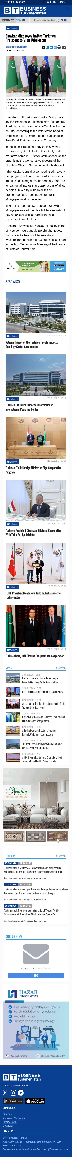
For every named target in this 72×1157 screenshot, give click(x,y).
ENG (46, 2)
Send (36, 975)
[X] (43, 47)
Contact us (8, 1126)
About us (7, 1114)
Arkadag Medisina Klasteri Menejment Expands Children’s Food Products (39, 732)
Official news (12, 28)
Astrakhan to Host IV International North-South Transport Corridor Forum (43, 705)
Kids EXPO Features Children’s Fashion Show (42, 692)
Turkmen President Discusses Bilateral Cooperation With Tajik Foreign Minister (33, 532)
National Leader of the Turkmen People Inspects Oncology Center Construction (32, 344)
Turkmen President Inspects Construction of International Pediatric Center (29, 407)
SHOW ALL (61, 668)
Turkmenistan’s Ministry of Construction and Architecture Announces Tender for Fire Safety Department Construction (33, 870)
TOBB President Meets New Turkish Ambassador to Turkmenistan (33, 595)
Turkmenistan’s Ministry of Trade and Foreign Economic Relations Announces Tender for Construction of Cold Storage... (36, 891)
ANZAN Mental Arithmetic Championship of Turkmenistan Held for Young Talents (42, 759)
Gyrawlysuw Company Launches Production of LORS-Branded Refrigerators (43, 719)
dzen (20, 1092)
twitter (5, 1092)
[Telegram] (55, 47)
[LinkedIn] (47, 47)
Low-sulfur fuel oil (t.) (26, 20)
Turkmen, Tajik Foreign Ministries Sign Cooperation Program (33, 470)
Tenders (10, 856)
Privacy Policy (10, 1122)
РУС (62, 2)
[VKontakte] (51, 47)
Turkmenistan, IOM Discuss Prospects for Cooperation (35, 656)
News (9, 668)
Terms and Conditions (14, 1118)
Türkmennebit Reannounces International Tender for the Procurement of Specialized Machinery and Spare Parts (31, 912)
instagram (13, 1092)
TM (54, 2)
